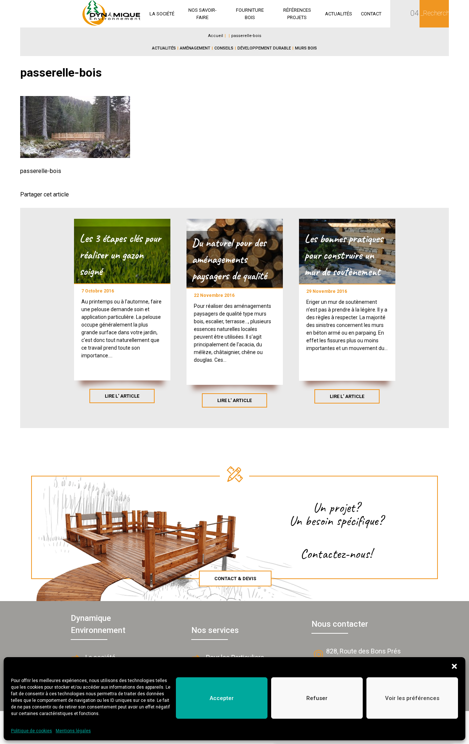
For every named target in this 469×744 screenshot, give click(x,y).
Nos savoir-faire (202, 13)
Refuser (317, 698)
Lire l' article (122, 396)
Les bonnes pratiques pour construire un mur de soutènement (343, 255)
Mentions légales (73, 730)
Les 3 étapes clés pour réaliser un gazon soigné (120, 254)
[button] (454, 666)
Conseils (223, 48)
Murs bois (306, 48)
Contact (371, 13)
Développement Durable (264, 48)
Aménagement (195, 48)
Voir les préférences (412, 698)
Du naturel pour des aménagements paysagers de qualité (229, 259)
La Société (161, 13)
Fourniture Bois (250, 13)
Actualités (338, 13)
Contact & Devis (235, 578)
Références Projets (297, 13)
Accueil (215, 35)
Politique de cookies (31, 730)
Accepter (222, 698)
